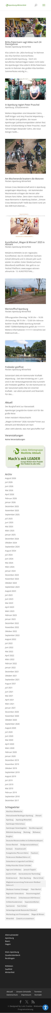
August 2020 (10, 728)
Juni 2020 (9, 736)
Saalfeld (8, 969)
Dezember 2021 (12, 671)
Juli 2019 (9, 780)
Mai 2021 (9, 696)
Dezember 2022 (12, 623)
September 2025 (12, 514)
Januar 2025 (10, 534)
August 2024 (10, 550)
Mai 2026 (9, 490)
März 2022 (9, 659)
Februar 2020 (11, 752)
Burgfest (9, 836)
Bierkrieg (27, 832)
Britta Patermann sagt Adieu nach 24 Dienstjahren (23, 43)
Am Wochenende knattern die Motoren (24, 178)
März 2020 (9, 748)
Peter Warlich (36, 889)
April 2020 (9, 744)
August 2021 (10, 683)
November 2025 (12, 510)
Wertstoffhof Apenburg (16, 308)
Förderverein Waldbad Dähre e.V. (18, 857)
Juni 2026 (9, 486)
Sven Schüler (22, 906)
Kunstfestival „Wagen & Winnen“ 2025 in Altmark (25, 243)
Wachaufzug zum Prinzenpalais (17, 914)
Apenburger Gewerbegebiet (16, 828)
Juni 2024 (9, 558)
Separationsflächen (32, 902)
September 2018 (12, 796)
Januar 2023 (10, 619)
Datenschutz (12, 995)
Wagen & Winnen (38, 914)
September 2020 (12, 724)
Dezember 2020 (12, 712)
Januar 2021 (10, 708)
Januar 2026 (10, 502)
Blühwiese (36, 832)
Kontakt (38, 995)
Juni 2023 (9, 599)
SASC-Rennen (11, 898)
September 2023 (12, 587)
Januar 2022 (10, 667)
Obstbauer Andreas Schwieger (17, 889)
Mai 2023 (9, 603)
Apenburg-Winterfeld (23, 820)
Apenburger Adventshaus (15, 824)
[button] (45, 1007)
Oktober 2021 (11, 675)
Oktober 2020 (11, 720)
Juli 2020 (9, 732)
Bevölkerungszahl (35, 828)
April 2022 (9, 655)
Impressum (26, 995)
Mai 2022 (9, 651)
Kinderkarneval (11, 878)
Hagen (8, 944)
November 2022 (12, 627)
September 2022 (12, 635)
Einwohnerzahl (20, 849)
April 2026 (9, 494)
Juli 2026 (9, 482)
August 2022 (10, 639)
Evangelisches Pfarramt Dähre (17, 853)
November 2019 (12, 764)
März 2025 (9, 530)
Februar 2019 (11, 792)
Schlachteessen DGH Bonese (29, 898)
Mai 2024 (9, 562)
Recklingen (10, 958)
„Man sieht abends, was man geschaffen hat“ (25, 428)
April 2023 (9, 607)
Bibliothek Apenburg (13, 832)
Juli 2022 (9, 643)
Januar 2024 (10, 571)
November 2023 (12, 579)
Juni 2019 (9, 784)
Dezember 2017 (12, 800)
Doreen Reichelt (12, 844)
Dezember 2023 (12, 575)
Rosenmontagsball (33, 893)
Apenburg (9, 107)
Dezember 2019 (12, 760)
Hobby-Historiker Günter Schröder (18, 865)
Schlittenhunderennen (14, 902)
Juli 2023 (9, 595)
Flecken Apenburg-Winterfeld (18, 47)
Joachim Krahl (11, 874)
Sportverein (10, 906)
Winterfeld (10, 918)
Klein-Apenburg (12, 952)
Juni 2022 (9, 647)
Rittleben (9, 966)
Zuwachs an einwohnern (25, 918)
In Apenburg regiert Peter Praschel (22, 104)
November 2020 (12, 716)
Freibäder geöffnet (14, 367)
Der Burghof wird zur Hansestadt (19, 406)
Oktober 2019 (11, 768)
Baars (7, 941)
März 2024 (9, 567)
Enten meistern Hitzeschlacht (18, 417)
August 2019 (10, 776)
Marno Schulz (38, 878)
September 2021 (12, 679)
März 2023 (9, 611)
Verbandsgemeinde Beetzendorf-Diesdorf (21, 910)
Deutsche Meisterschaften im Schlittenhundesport (24, 840)
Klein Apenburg (25, 878)
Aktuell (10, 991)
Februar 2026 (11, 498)
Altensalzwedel (11, 935)
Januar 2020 (10, 756)
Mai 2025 (9, 526)
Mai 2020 (9, 740)
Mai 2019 (9, 788)
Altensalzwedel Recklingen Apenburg (19, 815)
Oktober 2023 (11, 583)
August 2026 (10, 478)
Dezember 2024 (12, 538)
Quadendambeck (12, 955)
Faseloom (34, 853)
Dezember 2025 (12, 506)
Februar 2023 (11, 615)
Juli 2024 (9, 555)
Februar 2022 (11, 663)
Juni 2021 (9, 691)
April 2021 (9, 699)
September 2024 (12, 546)
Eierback (9, 849)
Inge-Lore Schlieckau (13, 869)
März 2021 (9, 703)
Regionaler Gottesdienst (15, 893)
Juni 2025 (9, 522)
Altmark (38, 815)
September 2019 (12, 772)
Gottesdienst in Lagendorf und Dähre (19, 861)
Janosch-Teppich (30, 869)
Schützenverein (22, 107)
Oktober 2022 (11, 631)
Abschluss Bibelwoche (14, 811)
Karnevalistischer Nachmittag (29, 874)
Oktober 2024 (11, 542)
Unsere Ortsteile (23, 991)
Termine (38, 991)
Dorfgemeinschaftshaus (29, 844)
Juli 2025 (9, 518)
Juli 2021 (9, 687)
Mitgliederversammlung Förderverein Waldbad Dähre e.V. (23, 883)
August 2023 (10, 591)
